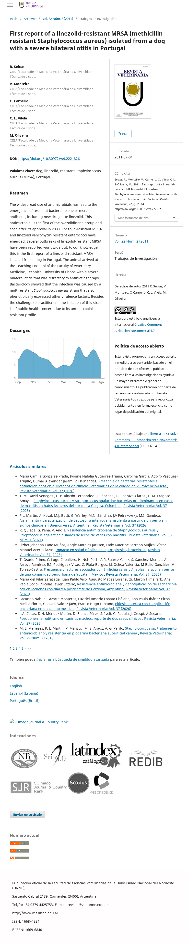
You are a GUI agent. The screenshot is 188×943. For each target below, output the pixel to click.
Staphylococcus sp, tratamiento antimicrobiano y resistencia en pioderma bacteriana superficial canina (98, 630)
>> (29, 648)
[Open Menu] (10, 5)
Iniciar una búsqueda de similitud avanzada (72, 659)
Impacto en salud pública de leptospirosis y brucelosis (101, 549)
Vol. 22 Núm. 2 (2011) (57, 18)
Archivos (30, 18)
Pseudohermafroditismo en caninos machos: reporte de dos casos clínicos (81, 618)
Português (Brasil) (24, 700)
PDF (124, 133)
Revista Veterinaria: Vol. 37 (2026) (47, 491)
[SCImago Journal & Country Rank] (39, 722)
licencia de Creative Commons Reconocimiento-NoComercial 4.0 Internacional (146, 439)
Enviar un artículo (27, 814)
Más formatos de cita (133, 218)
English (16, 686)
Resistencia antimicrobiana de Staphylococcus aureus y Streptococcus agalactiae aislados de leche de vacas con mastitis (89, 532)
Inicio (14, 18)
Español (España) (24, 693)
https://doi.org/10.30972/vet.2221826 (49, 158)
